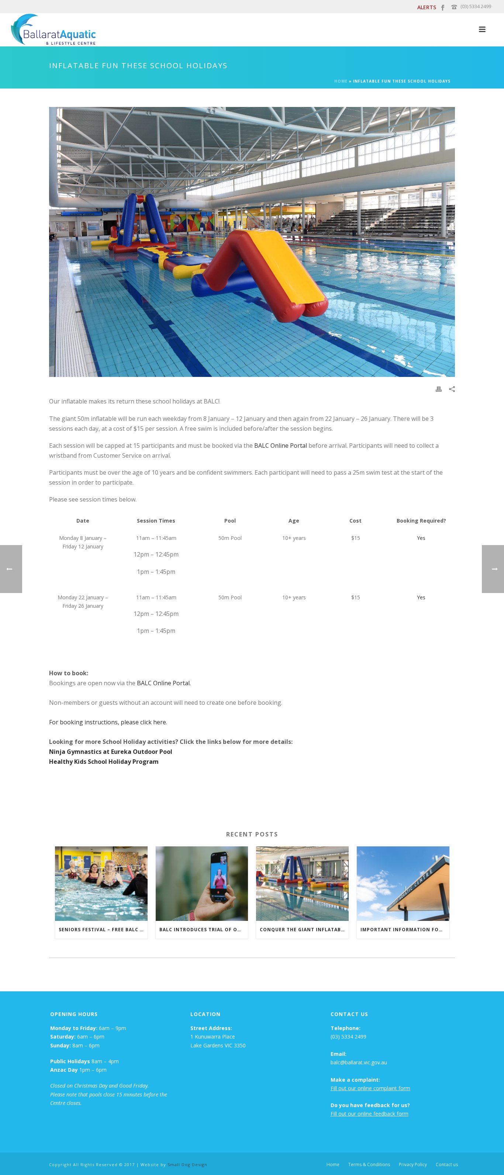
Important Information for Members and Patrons (404, 929)
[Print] (439, 388)
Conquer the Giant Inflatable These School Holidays (304, 929)
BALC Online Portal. (164, 683)
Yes (421, 537)
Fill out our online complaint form (370, 1088)
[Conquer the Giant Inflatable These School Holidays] (302, 883)
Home (341, 81)
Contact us (447, 1165)
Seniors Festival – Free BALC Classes (103, 929)
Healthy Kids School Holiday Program (104, 762)
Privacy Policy (413, 1165)
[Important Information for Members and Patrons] (403, 883)
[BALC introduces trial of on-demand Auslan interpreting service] (202, 883)
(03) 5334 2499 (475, 6)
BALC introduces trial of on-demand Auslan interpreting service (203, 929)
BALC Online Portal (280, 445)
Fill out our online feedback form (369, 1113)
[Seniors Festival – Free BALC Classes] (101, 883)
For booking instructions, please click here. (109, 722)
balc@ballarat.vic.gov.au (359, 1062)
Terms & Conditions (369, 1165)
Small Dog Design (187, 1164)
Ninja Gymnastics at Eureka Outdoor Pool (110, 752)
